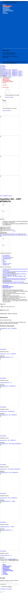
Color (1, 230)
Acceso (9, 586)
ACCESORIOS (6, 7)
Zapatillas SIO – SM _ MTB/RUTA (8, 440)
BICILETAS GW (6, 256)
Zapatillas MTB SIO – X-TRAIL (7, 526)
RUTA (1, 228)
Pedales (4, 261)
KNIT (25, 234)
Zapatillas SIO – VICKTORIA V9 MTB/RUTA (10, 469)
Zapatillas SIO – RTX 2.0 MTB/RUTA (8, 497)
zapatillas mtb (6, 264)
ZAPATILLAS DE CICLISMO (13, 235)
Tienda (4, 12)
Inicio (1, 195)
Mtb (3, 260)
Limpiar (12, 229)
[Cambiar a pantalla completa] (1, 591)
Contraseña (3, 584)
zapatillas (4, 235)
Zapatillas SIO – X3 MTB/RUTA (7, 411)
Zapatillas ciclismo (7, 6)
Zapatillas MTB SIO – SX (6, 382)
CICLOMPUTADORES (8, 10)
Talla (1, 227)
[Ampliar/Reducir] (0, 591)
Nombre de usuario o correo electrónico (9, 580)
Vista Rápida (3, 349)
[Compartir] (3, 591)
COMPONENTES (7, 9)
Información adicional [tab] (8, 286)
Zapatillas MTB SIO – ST (6, 555)
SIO (1, 235)
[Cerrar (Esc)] (4, 591)
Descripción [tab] (6, 285)
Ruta (4, 262)
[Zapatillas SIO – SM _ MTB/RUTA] (6, 210)
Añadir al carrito (3, 232)
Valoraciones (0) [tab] (7, 287)
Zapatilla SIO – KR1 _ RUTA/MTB (8, 353)
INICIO (4, 5)
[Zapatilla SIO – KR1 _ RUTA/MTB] (6, 217)
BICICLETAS (6, 8)
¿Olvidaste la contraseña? (6, 589)
